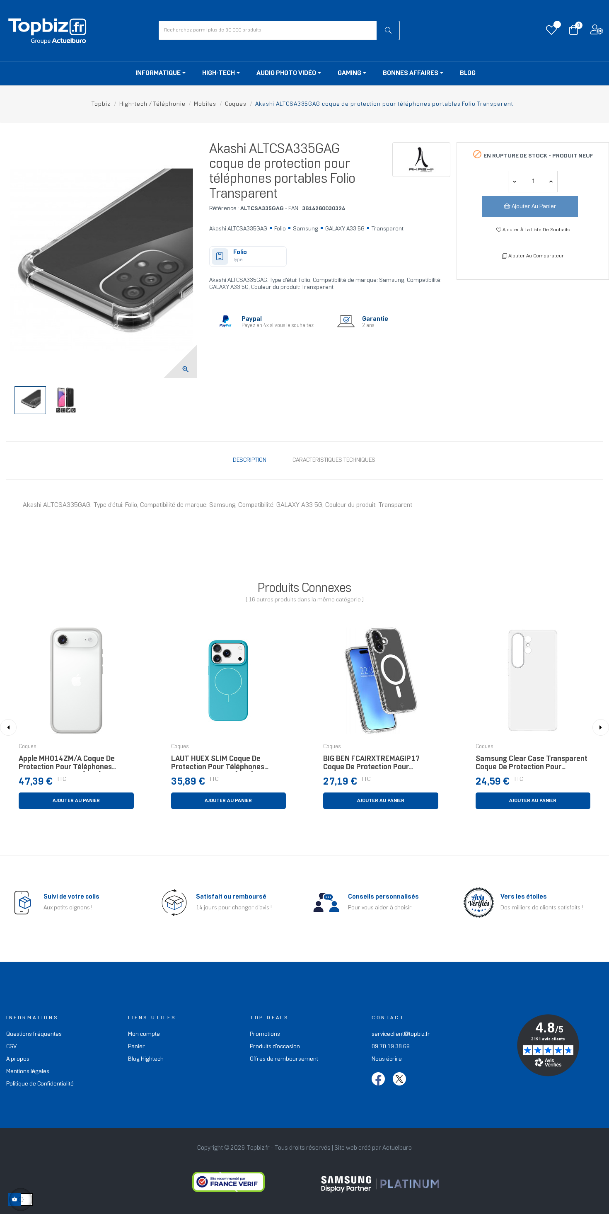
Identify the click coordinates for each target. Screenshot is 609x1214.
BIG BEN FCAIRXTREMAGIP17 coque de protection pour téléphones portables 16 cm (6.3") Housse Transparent (371, 765)
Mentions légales (27, 1071)
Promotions (265, 1034)
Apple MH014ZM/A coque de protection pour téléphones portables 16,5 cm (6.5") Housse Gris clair (73, 765)
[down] (551, 181)
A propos (17, 1059)
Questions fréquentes (34, 1034)
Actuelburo (397, 1148)
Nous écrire (387, 1059)
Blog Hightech (146, 1059)
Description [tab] (249, 460)
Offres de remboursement (284, 1059)
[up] (514, 181)
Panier (136, 1046)
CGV (11, 1046)
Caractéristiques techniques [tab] (333, 460)
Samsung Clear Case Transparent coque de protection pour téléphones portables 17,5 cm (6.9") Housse (531, 765)
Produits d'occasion (275, 1046)
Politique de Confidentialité (40, 1084)
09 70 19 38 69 (391, 1046)
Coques (27, 746)
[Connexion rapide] (596, 31)
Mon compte (144, 1034)
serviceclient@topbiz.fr (401, 1034)
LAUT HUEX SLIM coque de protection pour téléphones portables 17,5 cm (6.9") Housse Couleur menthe (225, 765)
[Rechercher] (388, 30)
